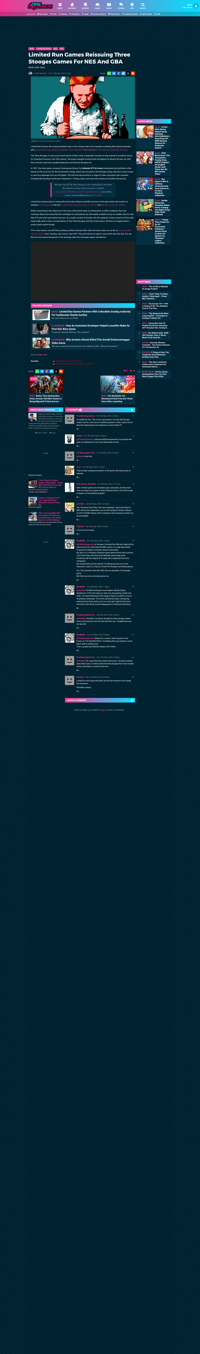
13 (133, 370)
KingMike (81, 540)
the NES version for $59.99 (113, 205)
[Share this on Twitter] (123, 73)
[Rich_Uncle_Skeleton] (69, 491)
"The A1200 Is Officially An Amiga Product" (155, 287)
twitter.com (42, 355)
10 (133, 615)
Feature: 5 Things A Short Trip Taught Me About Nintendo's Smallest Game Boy (49, 501)
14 (151, 229)
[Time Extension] (40, 6)
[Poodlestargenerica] (69, 423)
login (102, 710)
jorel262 (80, 504)
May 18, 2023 (96, 195)
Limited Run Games (44, 49)
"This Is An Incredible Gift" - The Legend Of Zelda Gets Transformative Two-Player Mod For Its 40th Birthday (49, 516)
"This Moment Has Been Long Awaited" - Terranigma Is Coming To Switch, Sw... (155, 315)
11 (133, 634)
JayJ (79, 467)
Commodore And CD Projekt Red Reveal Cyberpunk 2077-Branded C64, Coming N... (155, 325)
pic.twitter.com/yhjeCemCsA (87, 191)
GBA (61, 49)
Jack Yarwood (41, 73)
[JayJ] (69, 474)
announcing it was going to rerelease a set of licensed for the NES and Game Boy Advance (81, 150)
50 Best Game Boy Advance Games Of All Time (75, 364)
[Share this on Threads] (128, 73)
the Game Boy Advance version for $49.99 (78, 205)
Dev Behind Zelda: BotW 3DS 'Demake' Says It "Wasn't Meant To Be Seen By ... (155, 335)
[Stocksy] (69, 684)
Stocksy (80, 677)
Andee (80, 435)
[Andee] (69, 443)
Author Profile (42, 433)
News (32, 49)
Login (184, 7)
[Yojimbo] (69, 533)
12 (133, 657)
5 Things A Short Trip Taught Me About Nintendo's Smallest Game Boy (155, 354)
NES (55, 49)
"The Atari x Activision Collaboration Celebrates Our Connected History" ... (154, 364)
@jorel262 (81, 590)
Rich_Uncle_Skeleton (86, 484)
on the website (44, 205)
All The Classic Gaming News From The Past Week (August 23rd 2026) (155, 374)
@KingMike (81, 618)
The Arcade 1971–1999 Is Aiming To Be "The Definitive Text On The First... (155, 306)
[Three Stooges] (83, 107)
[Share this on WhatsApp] (109, 73)
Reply (53, 433)
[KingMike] (69, 547)
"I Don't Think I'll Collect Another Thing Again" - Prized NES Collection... (155, 296)
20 (150, 188)
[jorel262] (69, 511)
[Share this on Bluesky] (114, 73)
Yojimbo (80, 526)
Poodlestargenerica (86, 416)
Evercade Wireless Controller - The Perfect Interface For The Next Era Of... (156, 345)
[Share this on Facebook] (119, 73)
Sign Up (189, 7)
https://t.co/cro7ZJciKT (65, 191)
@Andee (80, 456)
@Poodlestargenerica (85, 439)
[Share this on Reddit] (133, 73)
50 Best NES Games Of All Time (69, 361)
